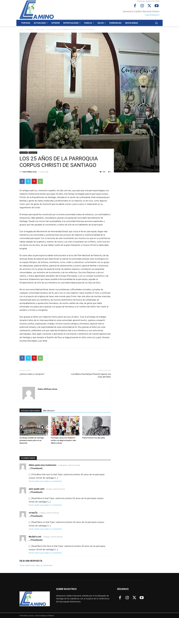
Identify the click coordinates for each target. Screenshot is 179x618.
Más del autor (49, 411)
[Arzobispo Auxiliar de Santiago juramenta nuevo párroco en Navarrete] (34, 426)
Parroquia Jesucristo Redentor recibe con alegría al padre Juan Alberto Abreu (63, 440)
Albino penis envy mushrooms (42, 465)
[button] (156, 23)
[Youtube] (156, 6)
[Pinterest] (34, 181)
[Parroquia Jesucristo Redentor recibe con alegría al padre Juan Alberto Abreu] (65, 426)
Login (147, 15)
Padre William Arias (30, 172)
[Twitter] (149, 6)
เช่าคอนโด (33, 512)
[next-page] (25, 448)
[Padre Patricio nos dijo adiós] (96, 426)
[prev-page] (21, 448)
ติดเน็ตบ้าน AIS (35, 536)
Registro (155, 15)
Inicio (21, 29)
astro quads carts (36, 489)
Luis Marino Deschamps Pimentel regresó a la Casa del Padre (91, 375)
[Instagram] (142, 6)
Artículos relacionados (30, 411)
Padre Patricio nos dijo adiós (93, 438)
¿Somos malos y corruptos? (32, 374)
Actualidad (30, 29)
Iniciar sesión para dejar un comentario (45, 481)
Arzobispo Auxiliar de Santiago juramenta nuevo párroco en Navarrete (32, 440)
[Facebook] (135, 6)
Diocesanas (40, 29)
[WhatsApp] (40, 181)
